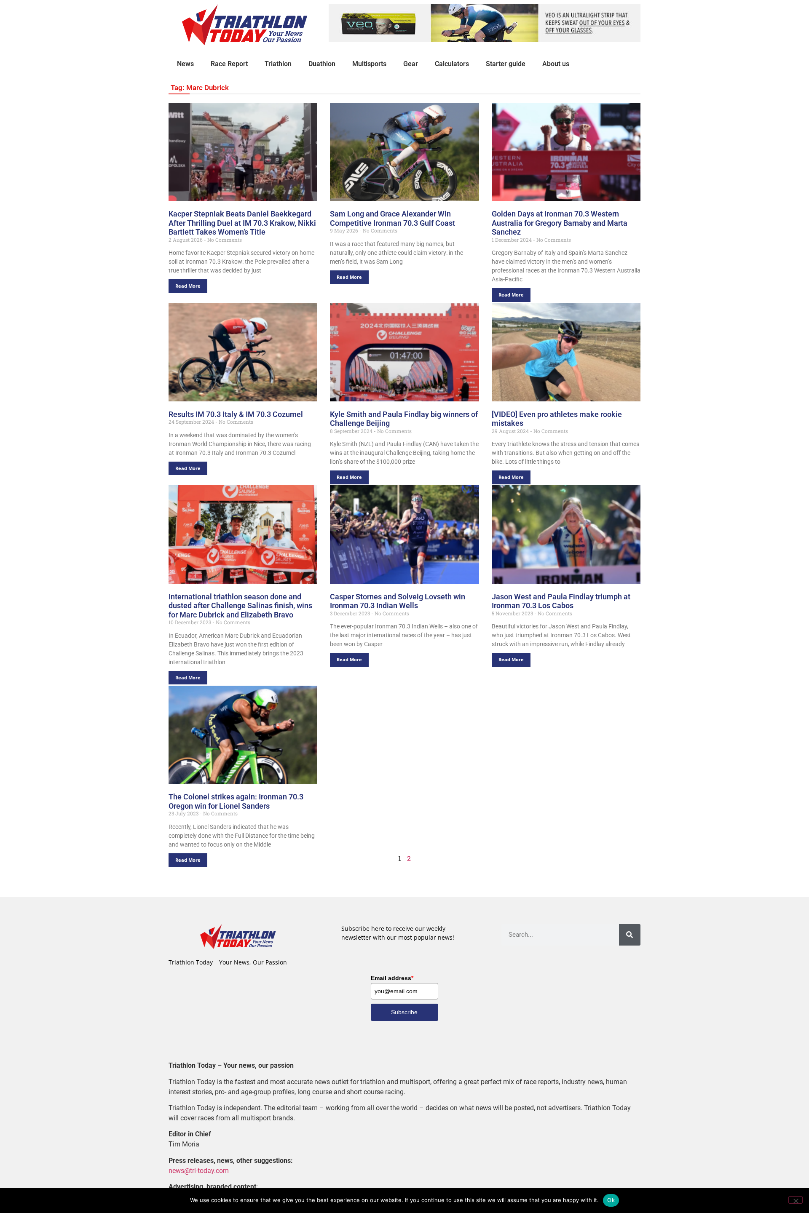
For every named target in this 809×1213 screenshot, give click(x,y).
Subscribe (404, 1012)
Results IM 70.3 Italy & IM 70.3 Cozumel (236, 414)
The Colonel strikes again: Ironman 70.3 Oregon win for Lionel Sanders (236, 801)
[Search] (629, 935)
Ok (611, 1200)
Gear (410, 64)
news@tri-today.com (199, 1171)
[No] (795, 1200)
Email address (392, 978)
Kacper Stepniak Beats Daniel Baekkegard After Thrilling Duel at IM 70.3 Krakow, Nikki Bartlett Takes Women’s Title (242, 222)
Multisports (369, 64)
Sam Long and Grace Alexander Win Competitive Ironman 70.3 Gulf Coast (392, 218)
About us (555, 64)
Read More (188, 286)
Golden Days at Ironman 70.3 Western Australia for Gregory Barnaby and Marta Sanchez (559, 222)
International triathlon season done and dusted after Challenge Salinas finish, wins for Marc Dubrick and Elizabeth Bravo (240, 605)
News (185, 64)
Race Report (229, 64)
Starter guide (505, 64)
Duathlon (321, 64)
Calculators (452, 64)
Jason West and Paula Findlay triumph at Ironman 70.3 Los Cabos (561, 601)
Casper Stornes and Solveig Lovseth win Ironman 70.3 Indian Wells (397, 601)
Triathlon (278, 64)
